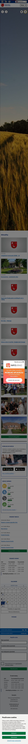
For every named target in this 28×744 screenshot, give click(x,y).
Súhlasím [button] (14, 733)
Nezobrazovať (19, 362)
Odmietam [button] (14, 737)
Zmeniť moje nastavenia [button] (14, 740)
